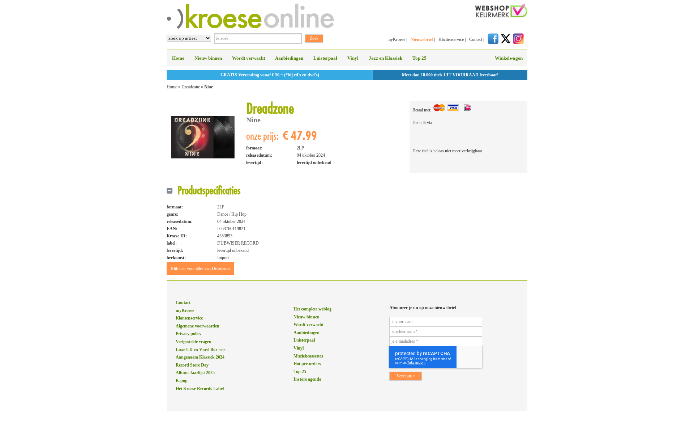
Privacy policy (188, 333)
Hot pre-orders (307, 363)
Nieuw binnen (208, 58)
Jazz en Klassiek (385, 58)
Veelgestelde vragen (193, 341)
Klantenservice (451, 39)
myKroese (396, 39)
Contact (475, 39)
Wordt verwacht (248, 58)
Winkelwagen (509, 58)
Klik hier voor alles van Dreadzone (200, 268)
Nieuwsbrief (422, 39)
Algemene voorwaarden (197, 326)
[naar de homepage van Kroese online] (250, 27)
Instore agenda (307, 379)
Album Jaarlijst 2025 (195, 372)
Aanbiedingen (289, 58)
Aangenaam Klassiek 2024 (200, 357)
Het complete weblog (312, 309)
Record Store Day (192, 365)
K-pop (182, 380)
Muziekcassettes (308, 356)
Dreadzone (190, 86)
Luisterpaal (325, 58)
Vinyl (353, 58)
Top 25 (419, 58)
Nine (208, 86)
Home (178, 58)
